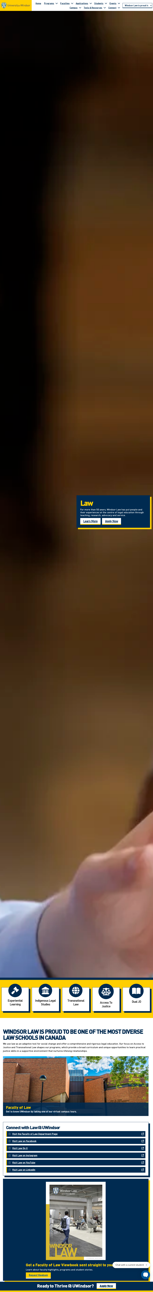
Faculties (65, 3)
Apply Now (111, 521)
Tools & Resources (93, 7)
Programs (49, 3)
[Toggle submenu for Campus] (80, 7)
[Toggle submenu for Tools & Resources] (104, 7)
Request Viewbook (38, 1275)
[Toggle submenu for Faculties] (72, 3)
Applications (82, 3)
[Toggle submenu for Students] (106, 3)
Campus (74, 7)
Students (98, 3)
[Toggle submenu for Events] (119, 3)
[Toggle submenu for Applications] (90, 3)
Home (38, 3)
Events (113, 3)
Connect (112, 7)
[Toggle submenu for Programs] (56, 3)
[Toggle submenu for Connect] (119, 7)
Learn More (90, 521)
